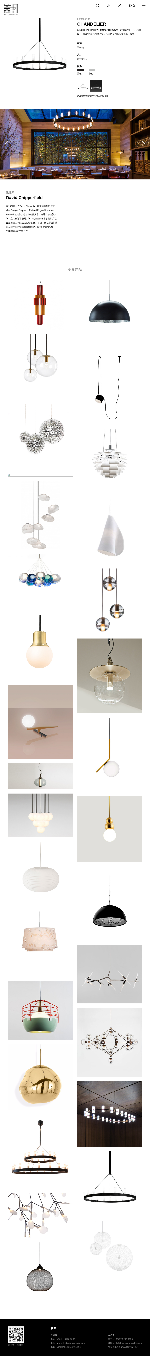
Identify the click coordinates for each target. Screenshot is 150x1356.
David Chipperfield (24, 197)
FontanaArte (83, 19)
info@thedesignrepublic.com (71, 1343)
